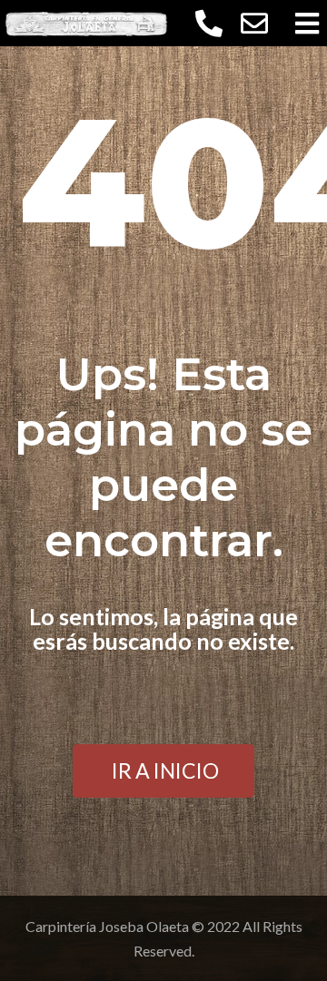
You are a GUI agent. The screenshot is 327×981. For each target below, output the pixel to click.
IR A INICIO (165, 770)
